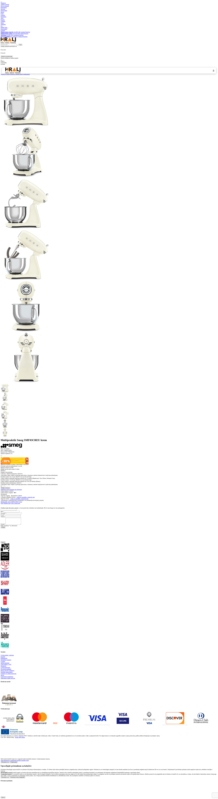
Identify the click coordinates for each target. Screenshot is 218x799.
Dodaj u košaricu (5, 488)
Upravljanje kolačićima (7, 676)
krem (20, 502)
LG (2, 26)
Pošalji (3, 527)
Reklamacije (4, 658)
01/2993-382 (11, 32)
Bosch (2, 12)
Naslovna (3, 3)
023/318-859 (10, 33)
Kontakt (3, 30)
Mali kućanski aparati (112, 70)
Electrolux (3, 16)
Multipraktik (4, 502)
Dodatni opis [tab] (7, 503)
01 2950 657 (9, 36)
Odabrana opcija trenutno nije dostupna (11, 489)
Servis (2, 675)
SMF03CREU (15, 502)
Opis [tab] (2, 503)
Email (2, 515)
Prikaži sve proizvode (6, 56)
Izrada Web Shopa (20, 737)
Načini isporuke (5, 663)
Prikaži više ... (4, 27)
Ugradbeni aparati (49, 70)
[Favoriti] (1, 455)
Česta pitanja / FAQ (6, 664)
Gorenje (3, 15)
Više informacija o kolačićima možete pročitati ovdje (15, 760)
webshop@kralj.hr (19, 35)
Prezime (3, 513)
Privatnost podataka (6, 669)
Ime (2, 511)
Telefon (3, 516)
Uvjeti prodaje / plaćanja (7, 655)
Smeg (2, 23)
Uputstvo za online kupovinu (8, 673)
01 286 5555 (7, 35)
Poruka (3, 524)
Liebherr (3, 21)
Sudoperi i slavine (78, 70)
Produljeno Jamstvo (6, 660)
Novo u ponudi (5, 6)
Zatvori (3, 542)
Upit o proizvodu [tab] (15, 503)
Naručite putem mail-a (7, 672)
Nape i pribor (63, 70)
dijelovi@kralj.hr (22, 36)
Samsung (3, 24)
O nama (3, 661)
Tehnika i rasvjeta (129, 70)
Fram (2, 13)
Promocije (3, 666)
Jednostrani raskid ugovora (8, 678)
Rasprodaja (4, 7)
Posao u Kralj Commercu (7, 670)
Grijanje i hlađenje (95, 70)
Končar (3, 20)
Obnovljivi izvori (155, 70)
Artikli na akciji (5, 4)
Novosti (3, 9)
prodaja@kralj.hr (25, 32)
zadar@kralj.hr (24, 33)
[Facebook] (5, 692)
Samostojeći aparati (32, 70)
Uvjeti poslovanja (5, 667)
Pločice (142, 70)
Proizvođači (4, 10)
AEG (2, 18)
